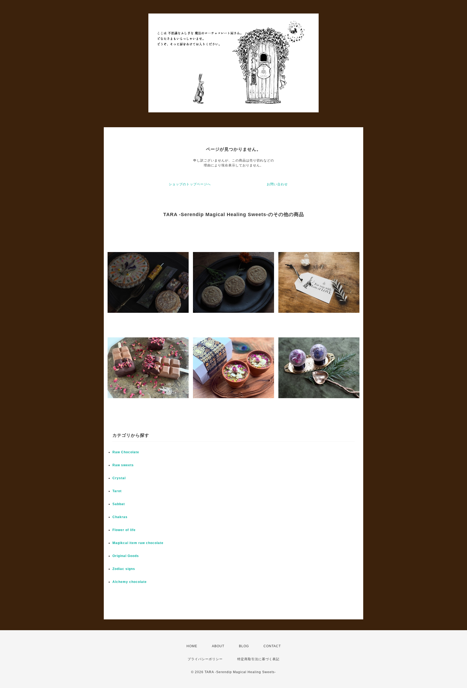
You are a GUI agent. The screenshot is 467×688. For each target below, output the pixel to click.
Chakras (120, 517)
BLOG (244, 646)
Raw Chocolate (125, 452)
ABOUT (218, 646)
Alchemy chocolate (129, 582)
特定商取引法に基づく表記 (258, 659)
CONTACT (272, 646)
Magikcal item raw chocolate (138, 543)
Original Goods (125, 556)
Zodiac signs (123, 569)
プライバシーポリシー (205, 659)
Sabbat (118, 504)
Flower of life (124, 530)
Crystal (119, 478)
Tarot (117, 491)
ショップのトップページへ (190, 184)
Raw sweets (123, 465)
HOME (191, 646)
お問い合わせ (277, 184)
